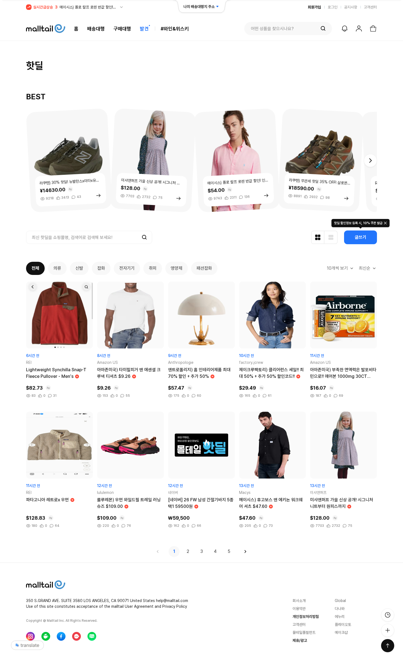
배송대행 (96, 29)
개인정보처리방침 (306, 616)
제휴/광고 (300, 640)
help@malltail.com (172, 600)
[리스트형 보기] (330, 237)
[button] (370, 160)
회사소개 (299, 600)
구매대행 (122, 29)
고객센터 (370, 7)
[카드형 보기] (317, 237)
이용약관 (299, 608)
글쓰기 (360, 237)
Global (340, 600)
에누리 (340, 616)
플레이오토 (343, 624)
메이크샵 (341, 632)
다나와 (340, 608)
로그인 (332, 7)
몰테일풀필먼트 (304, 632)
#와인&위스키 (175, 29)
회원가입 (314, 7)
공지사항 (350, 7)
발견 (144, 29)
